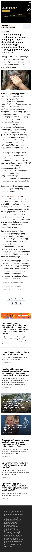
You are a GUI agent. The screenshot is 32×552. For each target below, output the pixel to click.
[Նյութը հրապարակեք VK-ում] (16, 303)
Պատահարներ (5, 31)
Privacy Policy (6, 545)
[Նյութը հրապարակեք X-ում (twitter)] (20, 303)
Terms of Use (12, 545)
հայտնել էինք (15, 196)
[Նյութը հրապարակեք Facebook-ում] (12, 303)
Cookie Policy (19, 545)
